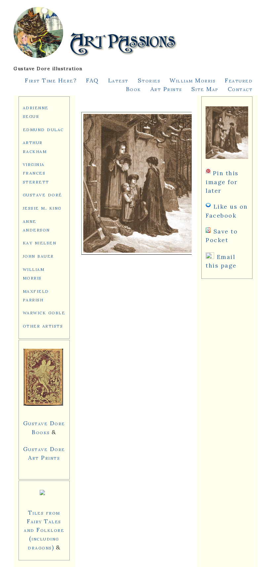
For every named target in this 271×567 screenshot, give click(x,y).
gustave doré (42, 194)
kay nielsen (40, 242)
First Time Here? (51, 80)
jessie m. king (42, 207)
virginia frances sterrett (36, 172)
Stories (149, 80)
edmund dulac (43, 129)
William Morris (192, 80)
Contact (240, 89)
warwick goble (44, 312)
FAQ (92, 80)
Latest (118, 80)
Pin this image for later (222, 181)
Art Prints (166, 89)
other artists (43, 325)
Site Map (204, 89)
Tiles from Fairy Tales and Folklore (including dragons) (44, 530)
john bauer (38, 255)
